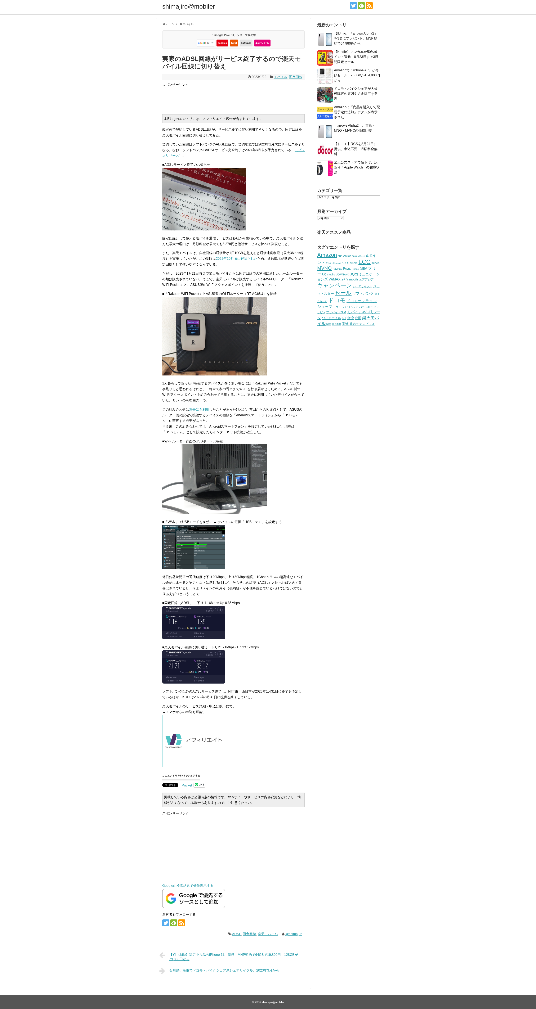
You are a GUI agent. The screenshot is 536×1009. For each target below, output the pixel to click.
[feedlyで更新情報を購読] (361, 5)
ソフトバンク (363, 294)
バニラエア (366, 306)
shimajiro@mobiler (188, 6)
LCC (364, 261)
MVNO (324, 268)
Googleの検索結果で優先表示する (187, 885)
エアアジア (366, 279)
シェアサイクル (362, 286)
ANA (340, 256)
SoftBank (246, 43)
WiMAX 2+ (337, 279)
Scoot (356, 269)
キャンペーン (334, 285)
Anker (347, 255)
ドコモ (337, 300)
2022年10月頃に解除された (236, 258)
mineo (375, 263)
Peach (348, 268)
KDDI (234, 43)
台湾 (350, 318)
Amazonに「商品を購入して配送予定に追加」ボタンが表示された (357, 112)
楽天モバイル (262, 43)
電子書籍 (336, 324)
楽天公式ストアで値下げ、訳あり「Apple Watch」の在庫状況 (357, 167)
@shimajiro (293, 934)
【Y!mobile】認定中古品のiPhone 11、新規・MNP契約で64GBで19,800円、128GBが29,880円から (233, 957)
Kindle (353, 263)
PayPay (337, 268)
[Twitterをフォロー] (353, 5)
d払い (329, 263)
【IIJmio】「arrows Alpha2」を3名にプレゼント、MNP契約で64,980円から (356, 38)
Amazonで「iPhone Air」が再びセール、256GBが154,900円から (357, 75)
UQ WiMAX (342, 274)
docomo (222, 43)
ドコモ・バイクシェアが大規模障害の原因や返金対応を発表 (356, 93)
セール (343, 293)
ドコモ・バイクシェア (345, 307)
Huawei (337, 263)
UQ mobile (328, 274)
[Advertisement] (238, 96)
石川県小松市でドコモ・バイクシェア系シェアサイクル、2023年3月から (224, 970)
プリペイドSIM (336, 312)
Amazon (327, 255)
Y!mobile (352, 279)
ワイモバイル (331, 318)
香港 (345, 324)
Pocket (187, 785)
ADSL (236, 934)
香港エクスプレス (362, 324)
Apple (354, 256)
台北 (344, 318)
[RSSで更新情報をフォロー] (369, 5)
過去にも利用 (199, 409)
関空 (328, 324)
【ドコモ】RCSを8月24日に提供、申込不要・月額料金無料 (356, 149)
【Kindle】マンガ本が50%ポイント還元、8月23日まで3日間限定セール (356, 57)
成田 (358, 318)
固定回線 (295, 77)
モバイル (280, 77)
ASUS (361, 255)
